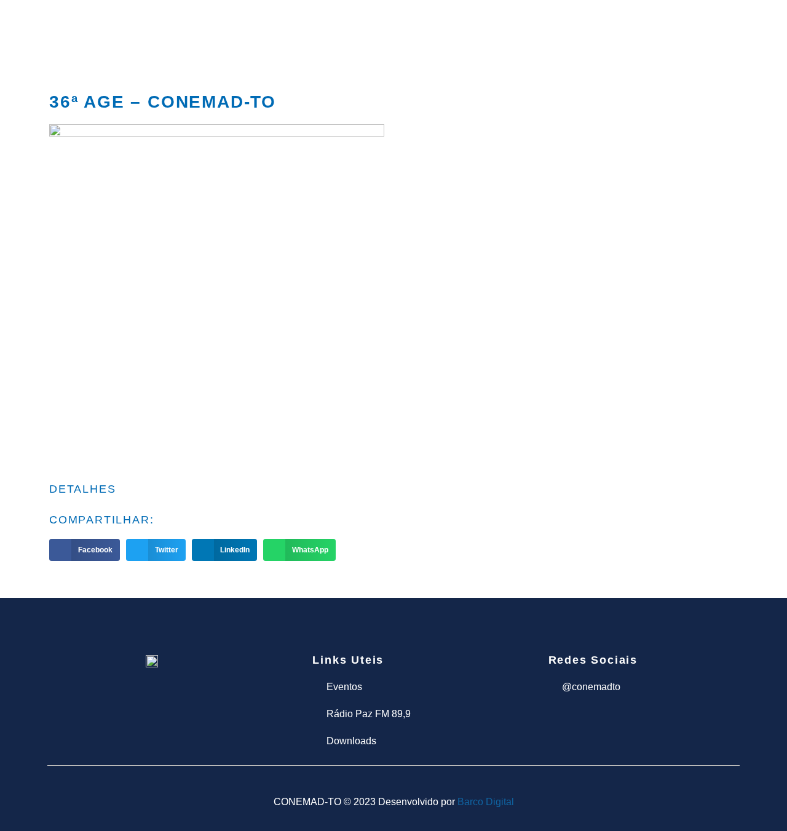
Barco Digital (485, 802)
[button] (84, 550)
